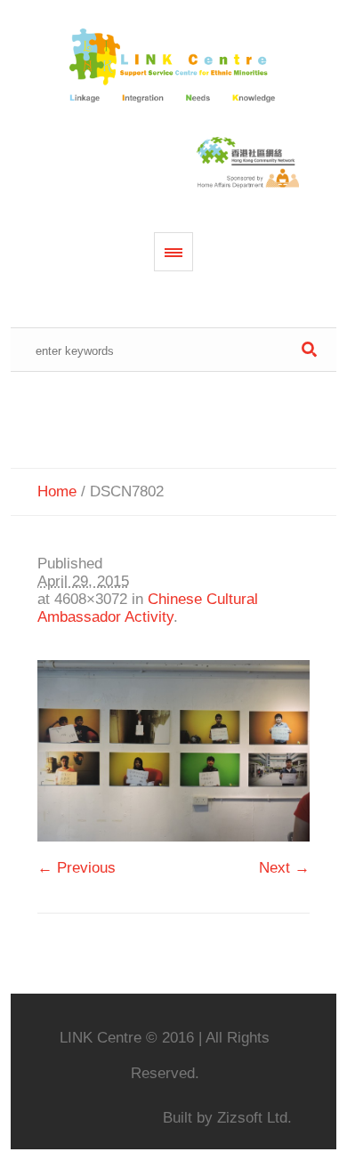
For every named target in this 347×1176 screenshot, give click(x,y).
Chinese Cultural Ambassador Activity (147, 608)
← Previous (76, 867)
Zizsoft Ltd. (254, 1117)
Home (57, 491)
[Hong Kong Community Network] (173, 66)
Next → (284, 867)
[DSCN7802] (174, 751)
